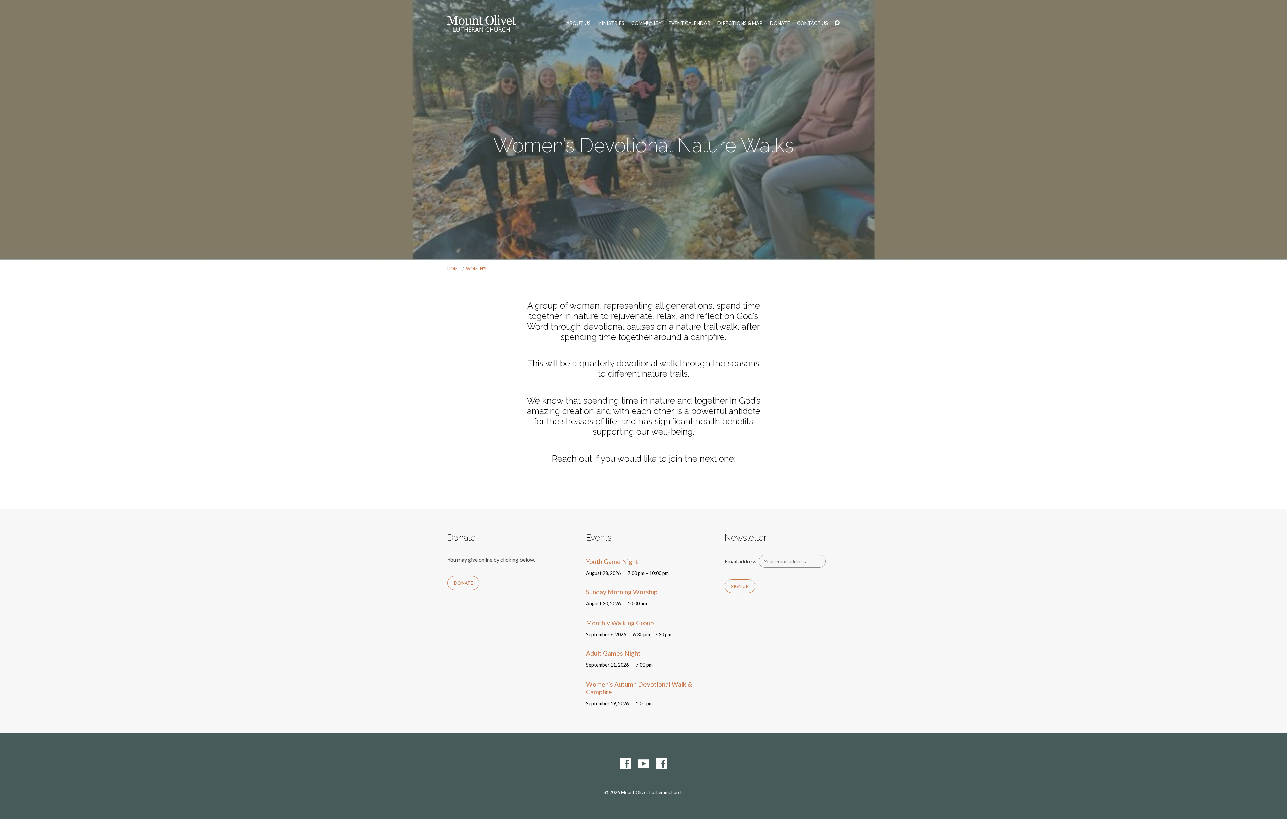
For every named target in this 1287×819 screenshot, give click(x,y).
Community (646, 23)
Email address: (742, 561)
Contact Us (812, 23)
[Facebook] (625, 763)
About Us (578, 23)
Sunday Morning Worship (621, 592)
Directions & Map (740, 23)
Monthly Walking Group (620, 623)
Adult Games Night (613, 653)
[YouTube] (643, 763)
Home (453, 268)
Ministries (611, 23)
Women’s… (477, 268)
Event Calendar (689, 23)
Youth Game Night (612, 561)
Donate (780, 23)
